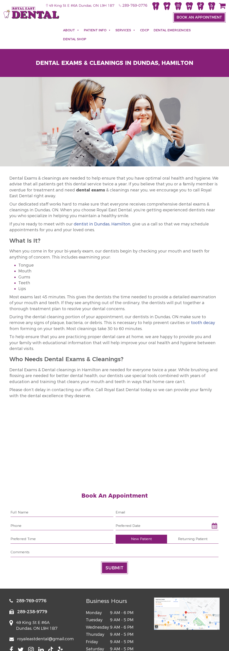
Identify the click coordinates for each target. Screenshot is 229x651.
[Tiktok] (200, 6)
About (69, 30)
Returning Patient (193, 539)
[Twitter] (167, 6)
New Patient (141, 539)
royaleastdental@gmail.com (45, 639)
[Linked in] (189, 6)
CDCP (144, 30)
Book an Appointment (199, 17)
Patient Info (95, 30)
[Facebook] (156, 6)
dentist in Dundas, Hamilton (102, 224)
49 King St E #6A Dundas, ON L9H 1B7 (81, 5)
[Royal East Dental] (31, 13)
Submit (114, 567)
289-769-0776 (134, 5)
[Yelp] (212, 6)
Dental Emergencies (172, 30)
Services (123, 30)
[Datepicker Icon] (214, 525)
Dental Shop (74, 39)
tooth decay (203, 322)
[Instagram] (178, 6)
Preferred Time (23, 539)
